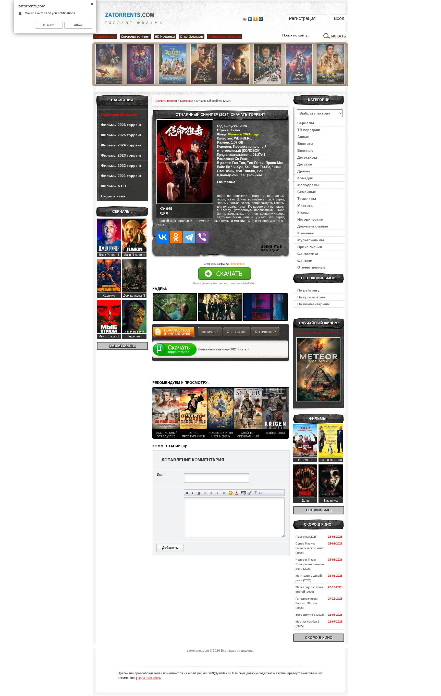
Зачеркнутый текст (204, 493)
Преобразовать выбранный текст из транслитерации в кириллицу (255, 493)
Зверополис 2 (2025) (310, 614)
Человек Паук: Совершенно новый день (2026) (310, 564)
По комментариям (313, 304)
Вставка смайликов (231, 493)
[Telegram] (189, 237)
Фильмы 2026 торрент (121, 125)
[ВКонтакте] (250, 19)
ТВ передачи (308, 130)
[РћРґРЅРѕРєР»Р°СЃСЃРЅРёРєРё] (176, 237)
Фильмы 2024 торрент (121, 145)
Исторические (310, 219)
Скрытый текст (244, 493)
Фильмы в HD (113, 186)
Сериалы (305, 123)
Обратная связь (149, 678)
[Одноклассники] (255, 19)
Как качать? (209, 332)
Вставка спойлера (261, 493)
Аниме (303, 137)
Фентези (304, 261)
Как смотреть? (265, 332)
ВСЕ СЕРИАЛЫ (122, 346)
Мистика (305, 206)
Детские (304, 164)
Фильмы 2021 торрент (121, 176)
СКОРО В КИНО (319, 638)
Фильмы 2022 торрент (121, 165)
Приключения (309, 247)
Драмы (303, 171)
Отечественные (311, 267)
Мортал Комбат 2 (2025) (307, 624)
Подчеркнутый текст (199, 493)
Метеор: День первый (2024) (318, 333)
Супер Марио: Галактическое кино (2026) (310, 548)
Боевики (305, 144)
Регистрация (302, 18)
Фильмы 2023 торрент (121, 155)
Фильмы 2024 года (243, 134)
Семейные (306, 192)
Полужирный (187, 493)
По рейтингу (308, 290)
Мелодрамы (308, 185)
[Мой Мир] (261, 19)
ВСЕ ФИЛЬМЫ (319, 510)
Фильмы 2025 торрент (121, 135)
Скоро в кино (113, 196)
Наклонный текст (193, 493)
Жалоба (173, 333)
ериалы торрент (135, 37)
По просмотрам (311, 297)
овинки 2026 (105, 37)
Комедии (305, 178)
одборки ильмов (224, 37)
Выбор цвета (236, 493)
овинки (165, 37)
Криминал (306, 233)
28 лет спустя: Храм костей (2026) (309, 589)
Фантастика (307, 254)
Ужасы (303, 212)
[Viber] (202, 237)
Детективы (307, 157)
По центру (217, 493)
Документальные (312, 226)
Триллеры (306, 199)
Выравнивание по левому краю (212, 493)
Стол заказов (236, 332)
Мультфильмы (310, 240)
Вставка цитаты (249, 493)
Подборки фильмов (119, 114)
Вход (339, 18)
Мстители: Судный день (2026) (309, 578)
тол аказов (191, 37)
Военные (305, 150)
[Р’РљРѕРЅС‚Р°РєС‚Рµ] (162, 237)
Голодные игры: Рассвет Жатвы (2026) (307, 603)
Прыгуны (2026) (306, 536)
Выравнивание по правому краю (223, 493)
